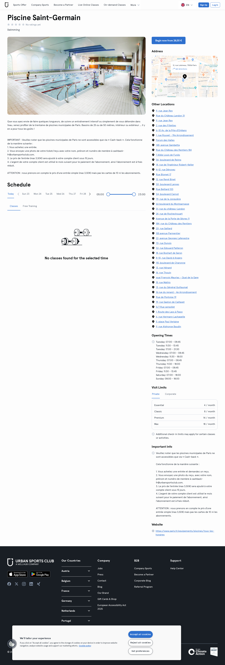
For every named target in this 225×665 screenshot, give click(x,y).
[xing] (38, 584)
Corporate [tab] (170, 393)
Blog (100, 586)
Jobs (100, 568)
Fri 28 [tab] (83, 193)
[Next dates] (90, 194)
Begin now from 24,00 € (168, 40)
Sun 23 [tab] (25, 193)
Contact (102, 580)
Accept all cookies (140, 634)
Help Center (177, 568)
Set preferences (140, 651)
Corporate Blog (142, 580)
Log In (215, 5)
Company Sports (40, 4)
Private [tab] (155, 393)
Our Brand (103, 592)
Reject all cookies (140, 642)
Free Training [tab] (30, 206)
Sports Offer (19, 4)
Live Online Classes (88, 4)
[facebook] (9, 584)
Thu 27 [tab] (72, 193)
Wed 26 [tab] (60, 193)
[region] (96, 642)
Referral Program (143, 586)
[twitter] (16, 584)
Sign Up (203, 5)
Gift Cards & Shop (107, 598)
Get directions (181, 69)
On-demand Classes (115, 4)
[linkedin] (31, 584)
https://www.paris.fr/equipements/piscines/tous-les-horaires (185, 532)
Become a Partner (63, 4)
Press (100, 574)
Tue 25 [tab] (48, 193)
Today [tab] (11, 193)
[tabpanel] (76, 237)
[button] (77, 570)
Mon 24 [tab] (37, 193)
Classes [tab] (14, 206)
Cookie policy (85, 646)
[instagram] (24, 584)
